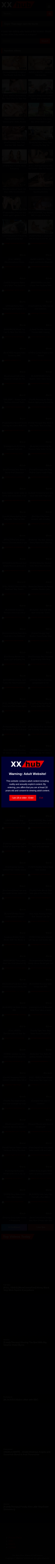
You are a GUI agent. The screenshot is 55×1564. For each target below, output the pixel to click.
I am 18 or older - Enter (23, 798)
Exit (41, 798)
